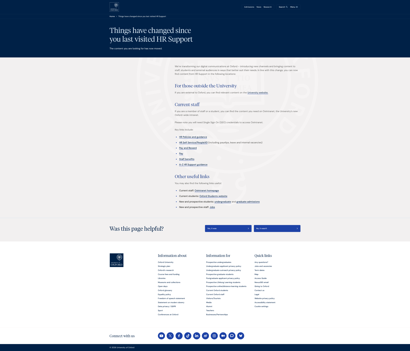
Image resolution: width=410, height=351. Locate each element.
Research (268, 7)
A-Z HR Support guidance (193, 164)
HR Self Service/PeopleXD (193, 142)
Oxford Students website (213, 196)
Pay (181, 153)
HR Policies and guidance (193, 136)
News (259, 7)
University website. (257, 92)
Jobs (212, 207)
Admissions (249, 7)
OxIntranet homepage (207, 190)
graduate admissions (248, 201)
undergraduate (223, 201)
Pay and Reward (188, 148)
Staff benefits (186, 159)
